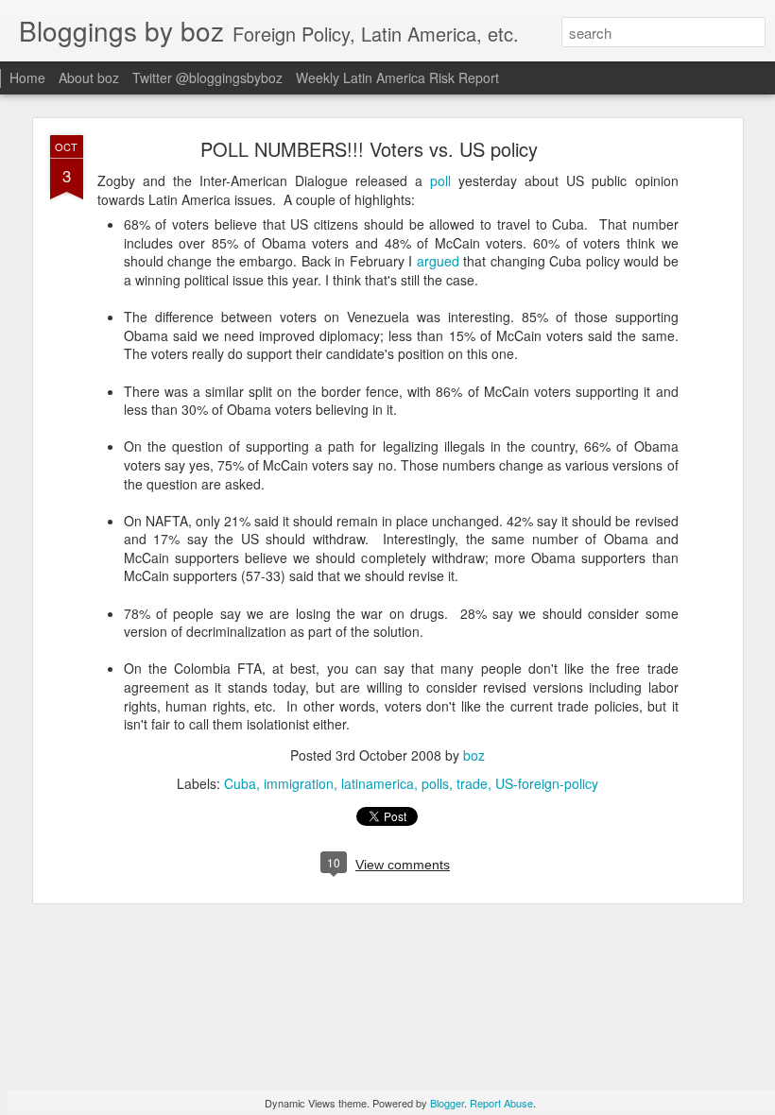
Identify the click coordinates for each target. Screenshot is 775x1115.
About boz (89, 77)
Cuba (240, 783)
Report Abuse (501, 1102)
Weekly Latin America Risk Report (397, 77)
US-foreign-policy (546, 783)
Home (27, 77)
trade (472, 783)
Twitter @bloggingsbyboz (207, 77)
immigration (299, 783)
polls (435, 783)
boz (474, 755)
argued (438, 260)
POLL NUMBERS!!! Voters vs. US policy (369, 149)
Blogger (447, 1102)
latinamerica (377, 783)
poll (440, 180)
